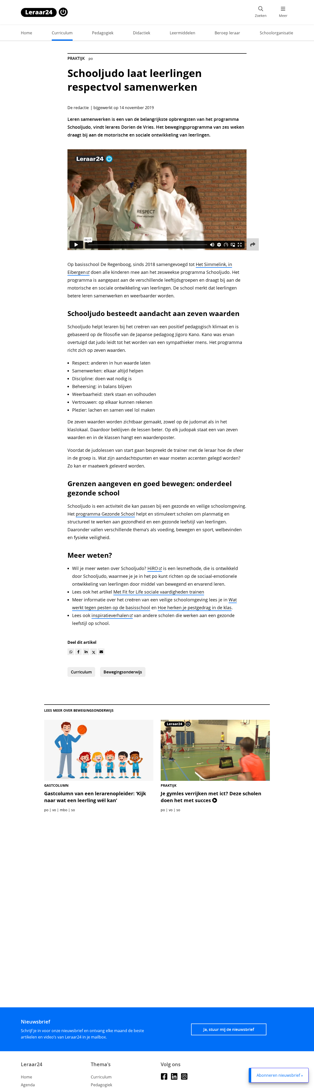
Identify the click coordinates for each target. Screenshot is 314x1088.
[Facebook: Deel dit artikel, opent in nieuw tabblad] (78, 651)
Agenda (28, 1085)
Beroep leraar (227, 33)
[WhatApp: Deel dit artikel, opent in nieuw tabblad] (70, 651)
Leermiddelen (182, 33)
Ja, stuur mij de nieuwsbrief (228, 1029)
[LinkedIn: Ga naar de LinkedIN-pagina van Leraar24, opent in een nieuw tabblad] (174, 1076)
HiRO (152, 568)
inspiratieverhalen (110, 615)
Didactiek (141, 33)
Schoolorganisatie (276, 33)
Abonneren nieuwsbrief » (280, 1075)
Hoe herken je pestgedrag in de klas (195, 607)
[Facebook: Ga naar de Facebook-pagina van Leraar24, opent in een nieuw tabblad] (164, 1076)
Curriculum (62, 33)
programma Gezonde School (105, 514)
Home (26, 33)
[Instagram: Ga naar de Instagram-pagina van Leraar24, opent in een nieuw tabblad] (184, 1076)
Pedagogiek (102, 33)
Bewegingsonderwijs (123, 672)
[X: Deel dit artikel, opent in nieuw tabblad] (93, 651)
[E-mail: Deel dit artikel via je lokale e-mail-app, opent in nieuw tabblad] (101, 651)
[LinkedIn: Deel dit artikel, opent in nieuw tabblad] (86, 651)
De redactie (78, 107)
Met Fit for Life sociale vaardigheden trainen (158, 592)
